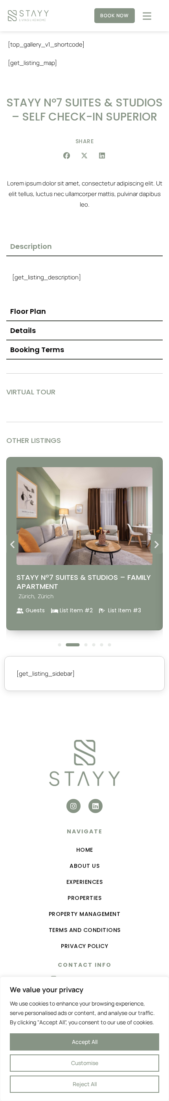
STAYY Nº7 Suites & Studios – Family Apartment (84, 581)
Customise (84, 1063)
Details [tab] (23, 330)
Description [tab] (31, 246)
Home (84, 850)
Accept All (84, 1041)
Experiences (84, 882)
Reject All (85, 1084)
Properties (84, 898)
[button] (67, 155)
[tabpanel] (84, 279)
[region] (84, 1039)
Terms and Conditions (85, 930)
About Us (84, 866)
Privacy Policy (84, 946)
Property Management (85, 914)
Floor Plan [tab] (28, 311)
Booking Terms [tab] (37, 349)
